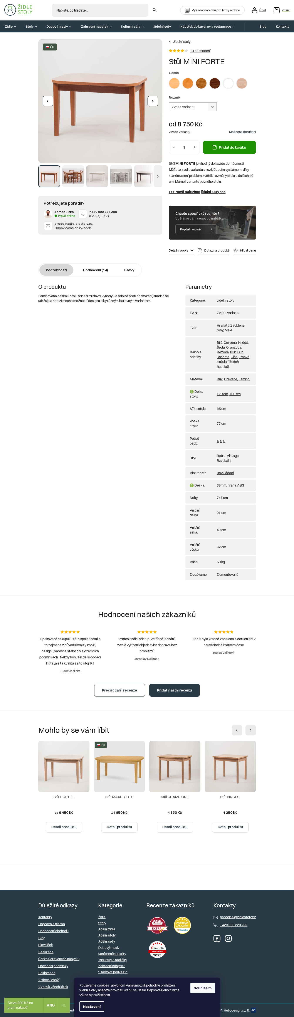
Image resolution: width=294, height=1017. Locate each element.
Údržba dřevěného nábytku (58, 959)
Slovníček (45, 945)
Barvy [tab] (129, 270)
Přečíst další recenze (119, 690)
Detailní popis (178, 250)
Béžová (223, 352)
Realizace (46, 952)
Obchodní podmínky (53, 966)
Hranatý (223, 325)
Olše (234, 357)
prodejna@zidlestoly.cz (74, 224)
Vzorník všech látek (53, 987)
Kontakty (45, 917)
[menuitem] (10, 26)
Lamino (244, 379)
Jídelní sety (106, 941)
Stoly (102, 923)
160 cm (235, 394)
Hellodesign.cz (235, 1010)
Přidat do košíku (232, 147)
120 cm (222, 394)
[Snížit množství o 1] (174, 147)
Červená (230, 342)
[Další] (153, 101)
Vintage (233, 455)
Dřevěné (230, 379)
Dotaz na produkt (216, 250)
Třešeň (233, 361)
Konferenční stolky (112, 954)
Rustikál (223, 366)
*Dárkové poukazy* (113, 972)
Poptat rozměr (191, 229)
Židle (102, 917)
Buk (233, 352)
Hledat (154, 10)
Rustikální (224, 460)
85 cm (221, 408)
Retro (221, 455)
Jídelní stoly (225, 300)
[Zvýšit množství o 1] (195, 147)
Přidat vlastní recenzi (174, 690)
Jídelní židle (106, 929)
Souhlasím (203, 988)
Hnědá (243, 342)
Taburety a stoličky (112, 960)
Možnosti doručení (242, 132)
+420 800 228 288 (103, 212)
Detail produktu (63, 827)
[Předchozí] (48, 101)
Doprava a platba (51, 924)
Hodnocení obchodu (53, 931)
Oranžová (233, 347)
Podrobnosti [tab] (56, 270)
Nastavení (92, 1006)
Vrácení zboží (48, 980)
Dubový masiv (108, 947)
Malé (228, 330)
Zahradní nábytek (111, 966)
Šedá (221, 347)
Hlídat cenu (248, 250)
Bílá (219, 342)
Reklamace (46, 973)
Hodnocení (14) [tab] (95, 270)
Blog (41, 938)
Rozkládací (225, 473)
